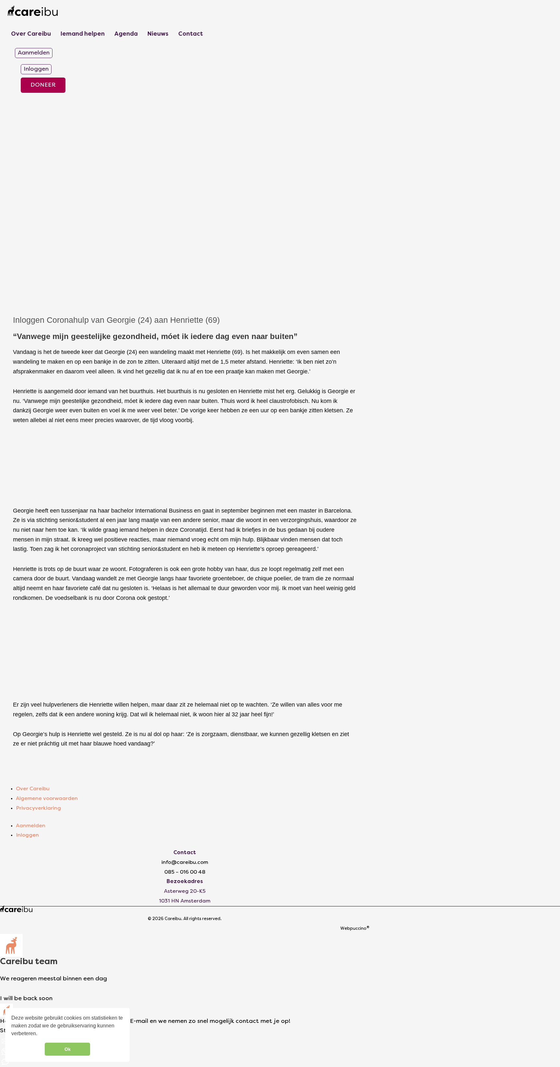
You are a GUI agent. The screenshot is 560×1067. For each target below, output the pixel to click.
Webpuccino (354, 929)
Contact (190, 34)
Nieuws (158, 34)
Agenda (126, 34)
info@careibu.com (184, 862)
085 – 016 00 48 (184, 872)
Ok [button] (67, 1049)
